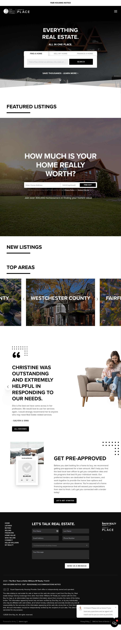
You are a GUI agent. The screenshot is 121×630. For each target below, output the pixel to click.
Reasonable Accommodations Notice (44, 612)
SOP (24, 612)
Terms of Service (83, 190)
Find (36, 53)
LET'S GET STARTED (65, 528)
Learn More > (70, 73)
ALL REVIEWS (20, 457)
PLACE (46, 609)
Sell (60, 53)
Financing (9, 561)
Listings (8, 553)
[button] (8, 399)
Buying (8, 556)
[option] (60, 302)
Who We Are (10, 566)
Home (7, 551)
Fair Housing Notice (60, 3)
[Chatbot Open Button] (114, 623)
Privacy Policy (69, 190)
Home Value (10, 563)
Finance (85, 53)
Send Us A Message (77, 593)
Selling (8, 558)
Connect (9, 568)
